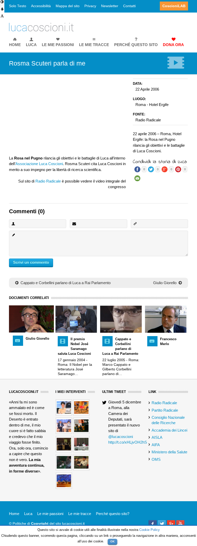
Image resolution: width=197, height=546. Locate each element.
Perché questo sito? (112, 513)
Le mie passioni (50, 513)
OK (112, 541)
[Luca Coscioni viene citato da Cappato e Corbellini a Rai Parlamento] (120, 319)
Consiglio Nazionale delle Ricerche (168, 420)
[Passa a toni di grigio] (2, 11)
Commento (13, 235)
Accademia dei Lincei (169, 430)
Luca (28, 513)
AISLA (157, 437)
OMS (156, 459)
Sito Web (135, 223)
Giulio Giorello (165, 283)
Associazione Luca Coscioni (39, 164)
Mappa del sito (68, 6)
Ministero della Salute (169, 452)
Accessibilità (41, 6)
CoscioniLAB (173, 6)
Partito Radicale (165, 410)
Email (74, 223)
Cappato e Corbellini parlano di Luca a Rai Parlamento (65, 283)
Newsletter (109, 6)
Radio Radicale (48, 181)
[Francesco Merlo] (165, 319)
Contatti (129, 6)
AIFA (156, 445)
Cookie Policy (149, 530)
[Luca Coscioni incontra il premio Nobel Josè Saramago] (76, 319)
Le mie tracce (79, 513)
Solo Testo (17, 6)
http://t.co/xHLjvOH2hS (127, 442)
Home (14, 513)
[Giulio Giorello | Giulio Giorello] (31, 318)
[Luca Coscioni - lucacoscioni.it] (41, 27)
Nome (13, 223)
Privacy (90, 6)
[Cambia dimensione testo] (2, 18)
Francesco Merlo (168, 341)
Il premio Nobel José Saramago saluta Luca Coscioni (74, 346)
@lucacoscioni (120, 436)
